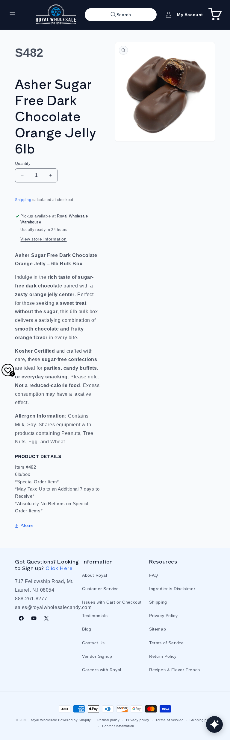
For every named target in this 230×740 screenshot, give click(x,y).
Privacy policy (137, 720)
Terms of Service (166, 642)
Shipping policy (202, 720)
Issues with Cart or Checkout (112, 602)
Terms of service (169, 720)
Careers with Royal (101, 669)
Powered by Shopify (74, 720)
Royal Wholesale (43, 720)
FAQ (153, 575)
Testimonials (95, 615)
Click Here (59, 568)
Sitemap (157, 629)
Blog (86, 629)
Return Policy (163, 656)
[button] (12, 14)
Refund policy (108, 720)
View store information (43, 239)
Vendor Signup (97, 656)
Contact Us (93, 642)
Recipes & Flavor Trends (174, 669)
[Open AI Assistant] (214, 724)
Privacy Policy (163, 615)
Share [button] (27, 525)
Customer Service (100, 588)
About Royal (94, 575)
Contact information (118, 726)
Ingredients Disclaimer (172, 588)
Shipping (23, 200)
